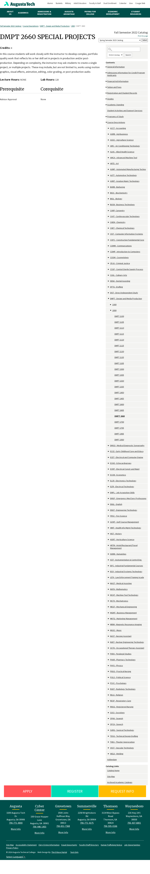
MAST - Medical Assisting (121, 583)
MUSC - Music (116, 630)
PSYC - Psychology (118, 683)
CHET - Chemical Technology (122, 228)
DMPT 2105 (119, 322)
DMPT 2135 (119, 357)
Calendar (122, 3)
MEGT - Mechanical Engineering (123, 606)
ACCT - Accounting (118, 128)
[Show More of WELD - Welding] (108, 753)
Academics (23, 12)
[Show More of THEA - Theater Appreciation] (108, 742)
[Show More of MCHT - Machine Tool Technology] (108, 595)
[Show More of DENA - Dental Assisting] (108, 281)
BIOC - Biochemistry (118, 193)
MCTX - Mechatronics (119, 601)
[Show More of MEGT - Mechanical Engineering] (108, 606)
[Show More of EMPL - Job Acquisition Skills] (108, 492)
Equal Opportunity (69, 845)
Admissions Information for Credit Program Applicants (126, 74)
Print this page (143, 36)
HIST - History (116, 533)
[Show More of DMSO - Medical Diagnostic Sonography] (108, 445)
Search (128, 55)
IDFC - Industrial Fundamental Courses (126, 565)
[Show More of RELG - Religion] (108, 695)
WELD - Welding (116, 753)
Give (131, 3)
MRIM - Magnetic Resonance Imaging (126, 624)
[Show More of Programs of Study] (106, 116)
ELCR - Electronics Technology (123, 480)
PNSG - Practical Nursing (120, 671)
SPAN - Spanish (116, 718)
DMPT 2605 (119, 410)
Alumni (50, 3)
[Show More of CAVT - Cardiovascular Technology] (108, 216)
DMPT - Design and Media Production (55, 26)
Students (59, 3)
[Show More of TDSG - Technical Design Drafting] (108, 736)
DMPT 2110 (119, 328)
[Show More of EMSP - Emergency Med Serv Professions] (108, 498)
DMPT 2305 (119, 375)
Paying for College (90, 12)
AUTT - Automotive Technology (123, 175)
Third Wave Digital (59, 852)
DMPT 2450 (119, 392)
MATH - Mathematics (119, 589)
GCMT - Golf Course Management (124, 522)
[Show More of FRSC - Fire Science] (108, 516)
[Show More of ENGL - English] (108, 504)
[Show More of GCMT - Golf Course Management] (108, 522)
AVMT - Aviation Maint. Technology (124, 181)
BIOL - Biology (116, 198)
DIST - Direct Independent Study (124, 292)
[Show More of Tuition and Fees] (106, 87)
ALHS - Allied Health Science (122, 151)
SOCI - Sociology (117, 712)
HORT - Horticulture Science (122, 539)
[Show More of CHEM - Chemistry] (108, 222)
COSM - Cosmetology (119, 257)
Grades (110, 99)
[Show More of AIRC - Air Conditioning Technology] (108, 146)
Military (68, 3)
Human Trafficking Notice (111, 845)
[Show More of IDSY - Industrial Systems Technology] (108, 571)
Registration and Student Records (122, 93)
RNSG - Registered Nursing (121, 706)
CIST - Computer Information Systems (126, 234)
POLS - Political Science (120, 677)
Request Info (122, 791)
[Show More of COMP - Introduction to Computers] (108, 251)
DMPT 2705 (119, 428)
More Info (16, 829)
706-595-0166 (110, 826)
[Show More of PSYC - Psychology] (108, 683)
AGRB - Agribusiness (119, 134)
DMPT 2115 (119, 334)
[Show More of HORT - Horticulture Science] (108, 539)
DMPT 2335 (119, 386)
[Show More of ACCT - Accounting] (108, 128)
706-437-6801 (134, 822)
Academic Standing (115, 104)
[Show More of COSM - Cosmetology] (108, 257)
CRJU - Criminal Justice (120, 263)
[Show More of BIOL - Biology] (108, 198)
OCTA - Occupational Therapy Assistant (127, 648)
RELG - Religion (116, 695)
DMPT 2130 (119, 351)
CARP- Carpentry (117, 210)
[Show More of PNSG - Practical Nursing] (108, 671)
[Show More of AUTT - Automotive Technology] (108, 175)
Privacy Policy (12, 848)
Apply (27, 791)
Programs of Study (115, 116)
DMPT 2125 (119, 345)
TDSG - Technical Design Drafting (124, 736)
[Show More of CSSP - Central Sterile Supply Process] (108, 269)
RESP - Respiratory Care (120, 700)
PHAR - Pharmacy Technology (122, 659)
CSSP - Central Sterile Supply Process (126, 269)
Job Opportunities (132, 845)
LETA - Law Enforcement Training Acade (127, 577)
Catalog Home (113, 770)
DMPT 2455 (119, 398)
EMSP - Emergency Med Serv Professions (128, 498)
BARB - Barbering (117, 187)
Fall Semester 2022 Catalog (11, 26)
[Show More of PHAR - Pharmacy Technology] (108, 659)
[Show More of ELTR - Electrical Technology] (108, 486)
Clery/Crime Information (49, 845)
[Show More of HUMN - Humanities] (108, 554)
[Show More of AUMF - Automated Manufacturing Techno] (108, 169)
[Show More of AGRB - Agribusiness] (108, 134)
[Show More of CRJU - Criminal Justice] (108, 263)
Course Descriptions (30, 26)
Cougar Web (140, 3)
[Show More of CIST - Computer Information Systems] (108, 234)
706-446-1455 (39, 826)
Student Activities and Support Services (124, 110)
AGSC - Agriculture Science (122, 140)
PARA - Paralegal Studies (120, 654)
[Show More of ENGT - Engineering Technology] (108, 510)
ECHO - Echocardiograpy (120, 463)
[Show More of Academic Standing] (106, 104)
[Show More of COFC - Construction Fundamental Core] (108, 240)
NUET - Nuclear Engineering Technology (127, 642)
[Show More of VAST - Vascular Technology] (108, 748)
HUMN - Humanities (118, 554)
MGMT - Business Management (123, 612)
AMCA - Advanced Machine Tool (123, 157)
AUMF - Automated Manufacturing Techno (128, 169)
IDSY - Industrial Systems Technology (126, 571)
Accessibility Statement (26, 845)
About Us (10, 12)
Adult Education (80, 3)
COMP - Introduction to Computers (125, 251)
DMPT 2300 (119, 369)
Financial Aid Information (117, 81)
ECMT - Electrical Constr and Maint (124, 469)
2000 (73, 26)
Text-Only (74, 852)
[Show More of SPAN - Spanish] (108, 718)
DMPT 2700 (119, 422)
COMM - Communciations (121, 245)
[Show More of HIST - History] (108, 533)
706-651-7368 (63, 826)
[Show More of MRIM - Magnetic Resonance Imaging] (108, 624)
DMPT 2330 (119, 381)
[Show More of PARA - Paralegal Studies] (108, 654)
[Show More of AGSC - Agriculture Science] (108, 140)
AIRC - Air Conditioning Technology (125, 146)
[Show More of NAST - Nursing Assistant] (108, 636)
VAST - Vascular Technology (122, 748)
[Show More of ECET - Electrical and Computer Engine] (108, 457)
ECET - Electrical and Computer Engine (126, 457)
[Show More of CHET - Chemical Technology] (108, 228)
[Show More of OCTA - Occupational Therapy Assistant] (108, 648)
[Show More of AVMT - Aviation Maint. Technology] (108, 181)
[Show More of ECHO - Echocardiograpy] (108, 463)
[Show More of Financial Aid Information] (106, 81)
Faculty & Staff (95, 3)
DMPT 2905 (119, 433)
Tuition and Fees (114, 87)
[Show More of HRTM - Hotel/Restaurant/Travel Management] (108, 545)
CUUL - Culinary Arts (118, 275)
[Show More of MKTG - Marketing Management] (108, 618)
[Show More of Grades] (106, 99)
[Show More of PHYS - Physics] (108, 665)
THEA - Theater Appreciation (122, 742)
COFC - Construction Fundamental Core (127, 240)
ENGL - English (116, 504)
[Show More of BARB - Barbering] (108, 187)
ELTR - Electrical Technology (122, 486)
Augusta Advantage (69, 12)
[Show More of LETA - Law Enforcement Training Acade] (108, 577)
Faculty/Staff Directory (89, 845)
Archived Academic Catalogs (119, 782)
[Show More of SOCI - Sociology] (108, 712)
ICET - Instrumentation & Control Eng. (126, 559)
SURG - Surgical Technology (122, 730)
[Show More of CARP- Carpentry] (108, 210)
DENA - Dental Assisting (120, 281)
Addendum (112, 759)
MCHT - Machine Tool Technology (124, 595)
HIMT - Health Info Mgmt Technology (125, 527)
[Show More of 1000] (111, 304)
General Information (116, 66)
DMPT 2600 (119, 404)
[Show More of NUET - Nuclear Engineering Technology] (108, 642)
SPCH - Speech (116, 724)
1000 (114, 304)
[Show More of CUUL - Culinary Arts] (108, 275)
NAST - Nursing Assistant (120, 636)
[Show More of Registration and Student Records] (106, 93)
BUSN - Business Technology (122, 204)
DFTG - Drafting (116, 287)
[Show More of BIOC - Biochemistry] (108, 193)
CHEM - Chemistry (117, 222)
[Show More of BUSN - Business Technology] (108, 204)
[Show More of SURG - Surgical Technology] (108, 730)
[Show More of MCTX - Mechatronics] (108, 601)
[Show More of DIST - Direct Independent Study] (108, 292)
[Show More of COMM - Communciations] (108, 245)
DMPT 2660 (120, 416)
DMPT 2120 (119, 339)
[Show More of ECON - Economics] (108, 475)
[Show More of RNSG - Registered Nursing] (108, 706)
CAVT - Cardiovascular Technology (125, 216)
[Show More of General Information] (106, 67)
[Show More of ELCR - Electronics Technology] (108, 480)
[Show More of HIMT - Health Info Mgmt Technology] (108, 528)
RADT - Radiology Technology (122, 689)
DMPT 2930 (119, 439)
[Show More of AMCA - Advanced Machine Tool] (108, 157)
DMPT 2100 (119, 316)
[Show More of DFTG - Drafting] (108, 287)
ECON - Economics (118, 475)
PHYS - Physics (116, 665)
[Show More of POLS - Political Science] (108, 677)
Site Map (111, 776)
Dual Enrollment (110, 3)
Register (74, 791)
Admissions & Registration (44, 12)
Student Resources (135, 12)
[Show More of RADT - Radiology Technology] (108, 689)
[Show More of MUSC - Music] (108, 630)
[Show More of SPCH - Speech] (108, 724)
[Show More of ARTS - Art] (108, 163)
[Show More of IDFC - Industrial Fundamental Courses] (108, 565)
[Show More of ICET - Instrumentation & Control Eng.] (108, 560)
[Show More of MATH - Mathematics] (108, 589)
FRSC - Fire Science (118, 516)
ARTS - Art (114, 163)
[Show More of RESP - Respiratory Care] (108, 700)
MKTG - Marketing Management (123, 618)
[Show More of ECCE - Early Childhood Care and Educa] (108, 451)
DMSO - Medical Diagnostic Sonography (127, 445)
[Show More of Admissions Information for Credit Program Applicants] (106, 72)
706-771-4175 (87, 822)
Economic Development (113, 12)
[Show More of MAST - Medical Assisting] (108, 583)
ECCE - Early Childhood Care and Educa (126, 451)
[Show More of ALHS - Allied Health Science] (108, 151)
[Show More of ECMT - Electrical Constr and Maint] (108, 469)
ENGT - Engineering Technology (123, 510)
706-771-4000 (16, 822)
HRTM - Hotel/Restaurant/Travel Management (124, 546)
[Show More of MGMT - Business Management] (108, 612)
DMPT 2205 (119, 363)
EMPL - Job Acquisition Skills (122, 492)
